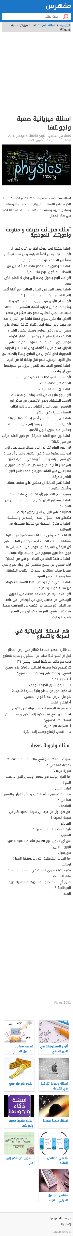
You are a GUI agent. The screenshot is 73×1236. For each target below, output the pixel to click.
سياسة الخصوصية (60, 1218)
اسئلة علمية (48, 25)
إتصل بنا (66, 1224)
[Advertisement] (36, 76)
